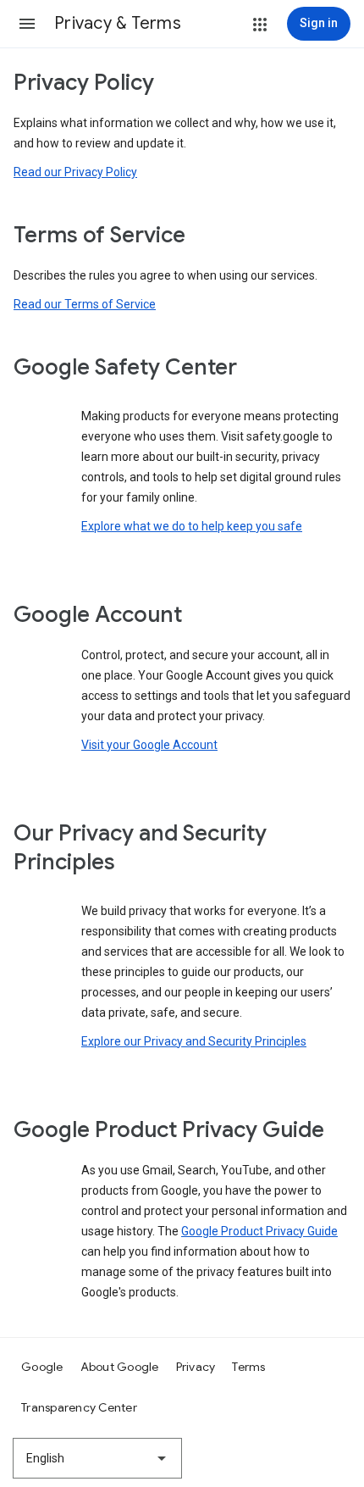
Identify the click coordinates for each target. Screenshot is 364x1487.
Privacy (196, 1366)
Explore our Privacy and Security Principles (193, 1041)
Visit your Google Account (149, 745)
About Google (119, 1366)
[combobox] (97, 1458)
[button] (27, 23)
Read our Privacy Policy (75, 172)
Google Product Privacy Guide (259, 1231)
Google (42, 1366)
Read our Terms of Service (85, 304)
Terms (248, 1366)
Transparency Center (79, 1407)
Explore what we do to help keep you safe (191, 526)
